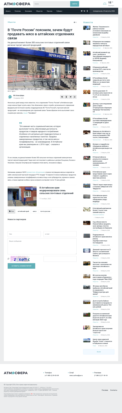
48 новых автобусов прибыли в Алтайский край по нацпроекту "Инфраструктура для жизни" (102, 290)
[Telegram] (70, 97)
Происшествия (97, 48)
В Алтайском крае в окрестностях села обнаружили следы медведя (100, 198)
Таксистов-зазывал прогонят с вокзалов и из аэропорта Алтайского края (102, 265)
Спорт (94, 345)
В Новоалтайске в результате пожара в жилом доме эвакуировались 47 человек (100, 161)
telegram (81, 11)
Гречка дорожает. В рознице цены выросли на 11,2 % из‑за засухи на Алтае (102, 94)
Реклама (105, 390)
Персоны (49, 11)
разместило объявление (35, 172)
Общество (39, 11)
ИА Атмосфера (17, 4)
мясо (35, 211)
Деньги (8, 11)
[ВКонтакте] (62, 97)
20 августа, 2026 (105, 271)
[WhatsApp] (75, 97)
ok (87, 11)
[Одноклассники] (66, 97)
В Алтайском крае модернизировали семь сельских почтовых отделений (56, 190)
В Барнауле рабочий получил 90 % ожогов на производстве (102, 69)
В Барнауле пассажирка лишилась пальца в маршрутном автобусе (101, 44)
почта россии (45, 211)
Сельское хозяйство (98, 214)
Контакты (113, 390)
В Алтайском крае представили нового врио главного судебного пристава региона (102, 175)
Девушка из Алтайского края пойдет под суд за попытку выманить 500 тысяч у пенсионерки (102, 134)
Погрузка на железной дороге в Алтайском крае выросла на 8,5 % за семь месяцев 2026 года (102, 317)
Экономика (28, 11)
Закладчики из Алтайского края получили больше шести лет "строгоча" (102, 329)
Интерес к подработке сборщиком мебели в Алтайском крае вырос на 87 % (102, 147)
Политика (18, 11)
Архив (99, 352)
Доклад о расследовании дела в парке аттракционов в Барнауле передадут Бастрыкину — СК (102, 108)
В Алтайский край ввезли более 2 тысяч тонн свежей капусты (102, 210)
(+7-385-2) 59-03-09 (52, 375)
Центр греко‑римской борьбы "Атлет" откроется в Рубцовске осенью (102, 341)
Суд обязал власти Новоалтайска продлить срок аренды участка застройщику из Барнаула (102, 225)
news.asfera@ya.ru (76, 375)
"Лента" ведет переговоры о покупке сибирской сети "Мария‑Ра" (102, 187)
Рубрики (59, 11)
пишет (25, 113)
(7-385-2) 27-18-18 (100, 375)
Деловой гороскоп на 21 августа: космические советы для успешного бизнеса (102, 253)
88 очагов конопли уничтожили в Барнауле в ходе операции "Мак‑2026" (102, 277)
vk (84, 11)
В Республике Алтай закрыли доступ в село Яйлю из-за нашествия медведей (101, 81)
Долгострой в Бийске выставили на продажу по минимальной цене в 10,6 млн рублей (102, 304)
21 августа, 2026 (105, 37)
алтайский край (23, 211)
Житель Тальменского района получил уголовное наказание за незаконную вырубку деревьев (102, 31)
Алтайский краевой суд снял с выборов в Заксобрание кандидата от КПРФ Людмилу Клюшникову (102, 56)
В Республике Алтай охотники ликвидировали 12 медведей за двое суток (102, 121)
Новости (88, 22)
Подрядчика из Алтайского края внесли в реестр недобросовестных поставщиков (102, 239)
